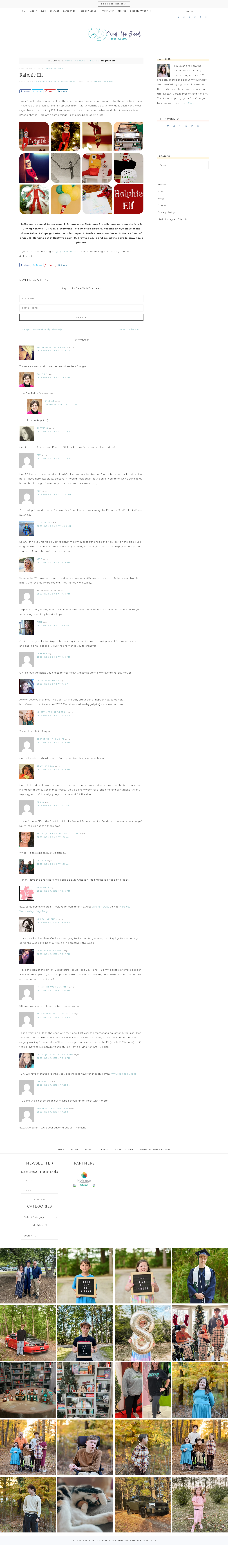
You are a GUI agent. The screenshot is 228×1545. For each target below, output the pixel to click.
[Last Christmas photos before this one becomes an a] (28, 1504)
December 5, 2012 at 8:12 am (53, 805)
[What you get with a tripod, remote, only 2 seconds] (28, 1447)
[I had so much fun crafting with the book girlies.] (28, 1390)
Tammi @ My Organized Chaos (55, 1055)
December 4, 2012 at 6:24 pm (54, 1017)
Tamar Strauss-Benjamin (53, 987)
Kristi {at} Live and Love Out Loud (58, 834)
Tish (39, 622)
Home (68, 60)
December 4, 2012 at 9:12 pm (53, 891)
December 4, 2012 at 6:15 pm (53, 1058)
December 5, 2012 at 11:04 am (54, 494)
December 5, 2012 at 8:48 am (53, 715)
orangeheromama (48, 680)
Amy (39, 455)
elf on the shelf (104, 81)
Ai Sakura (43, 887)
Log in (153, 1540)
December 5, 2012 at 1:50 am (53, 837)
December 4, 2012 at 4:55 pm (54, 1085)
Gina (39, 559)
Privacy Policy (166, 212)
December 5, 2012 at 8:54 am (53, 684)
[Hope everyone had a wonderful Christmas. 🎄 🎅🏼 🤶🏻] (200, 1333)
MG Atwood (44, 523)
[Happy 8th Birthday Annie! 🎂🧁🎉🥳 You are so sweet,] (143, 1333)
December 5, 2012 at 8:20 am (53, 769)
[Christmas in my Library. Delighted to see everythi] (85, 1390)
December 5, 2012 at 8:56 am (53, 657)
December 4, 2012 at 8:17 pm (53, 954)
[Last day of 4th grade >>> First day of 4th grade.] (85, 1275)
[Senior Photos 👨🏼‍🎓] (28, 1333)
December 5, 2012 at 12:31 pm (54, 431)
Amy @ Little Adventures (53, 1108)
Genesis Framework (125, 1540)
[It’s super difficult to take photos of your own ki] (200, 1447)
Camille (41, 861)
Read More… (188, 103)
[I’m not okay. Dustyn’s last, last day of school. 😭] (85, 1333)
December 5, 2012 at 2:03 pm (53, 377)
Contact (163, 205)
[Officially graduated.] (28, 1275)
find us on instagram (114, 4)
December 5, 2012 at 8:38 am (53, 742)
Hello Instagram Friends (172, 219)
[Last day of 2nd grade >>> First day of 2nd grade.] (143, 1275)
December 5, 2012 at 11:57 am (54, 458)
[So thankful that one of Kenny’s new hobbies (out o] (143, 1504)
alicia (40, 802)
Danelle (42, 374)
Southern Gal (45, 766)
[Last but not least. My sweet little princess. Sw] (200, 1390)
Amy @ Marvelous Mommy (52, 347)
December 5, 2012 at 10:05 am (54, 526)
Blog (161, 198)
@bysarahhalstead (67, 251)
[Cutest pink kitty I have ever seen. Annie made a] (200, 1504)
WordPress (142, 1540)
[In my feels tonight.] (200, 1275)
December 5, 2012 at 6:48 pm (53, 351)
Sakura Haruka (101, 906)
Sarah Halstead (114, 34)
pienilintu (43, 1081)
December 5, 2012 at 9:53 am (53, 594)
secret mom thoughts (51, 739)
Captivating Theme (102, 1540)
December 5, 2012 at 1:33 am (53, 864)
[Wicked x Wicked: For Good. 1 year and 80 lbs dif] (143, 1390)
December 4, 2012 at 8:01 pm (53, 990)
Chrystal (42, 428)
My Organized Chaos (123, 1073)
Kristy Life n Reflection (52, 712)
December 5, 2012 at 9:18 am (53, 625)
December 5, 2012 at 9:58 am (53, 562)
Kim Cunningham (47, 919)
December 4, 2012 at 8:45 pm (54, 922)
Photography (69, 81)
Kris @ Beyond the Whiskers (55, 1014)
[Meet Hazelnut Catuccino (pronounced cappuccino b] (85, 1504)
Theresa (42, 654)
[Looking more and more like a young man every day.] (85, 1447)
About (161, 191)
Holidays (79, 60)
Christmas (93, 60)
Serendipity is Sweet (50, 951)
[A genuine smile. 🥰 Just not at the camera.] (143, 1447)
